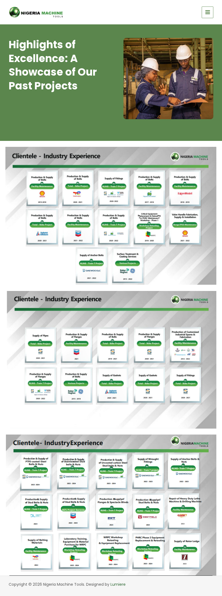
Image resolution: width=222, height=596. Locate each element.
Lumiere (118, 584)
